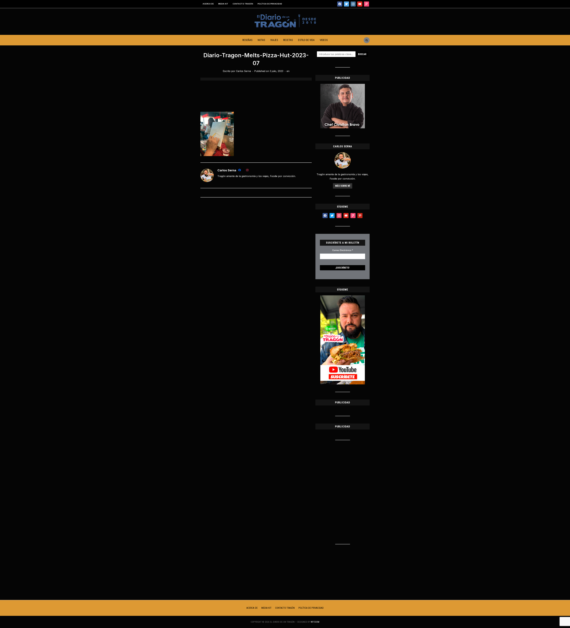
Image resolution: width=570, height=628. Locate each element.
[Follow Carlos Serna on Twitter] (243, 170)
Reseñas (247, 40)
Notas (261, 40)
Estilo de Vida (306, 40)
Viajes (274, 40)
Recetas (288, 40)
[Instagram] (247, 170)
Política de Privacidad (270, 4)
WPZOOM (315, 622)
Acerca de (208, 4)
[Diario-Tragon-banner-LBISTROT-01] (342, 85)
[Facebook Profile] (239, 170)
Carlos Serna (243, 71)
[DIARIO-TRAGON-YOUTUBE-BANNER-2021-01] (342, 297)
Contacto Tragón (243, 4)
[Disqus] (256, 239)
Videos (324, 40)
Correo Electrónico (342, 250)
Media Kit (223, 4)
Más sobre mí (342, 185)
